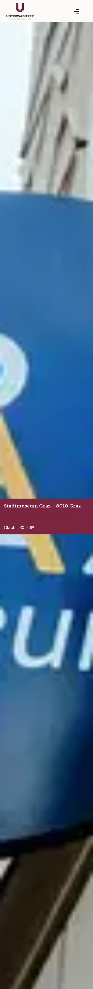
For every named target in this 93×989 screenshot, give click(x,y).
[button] (76, 11)
